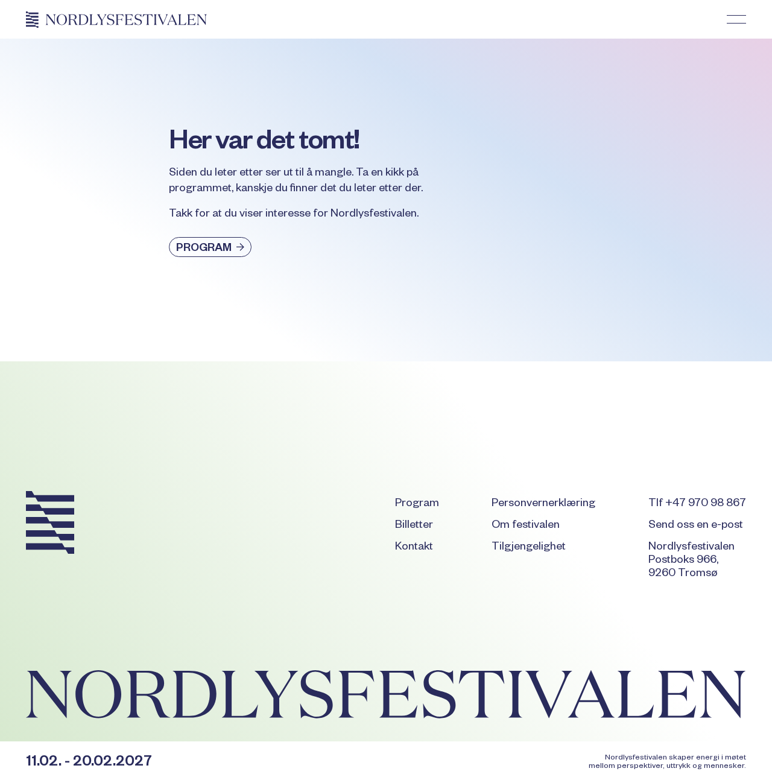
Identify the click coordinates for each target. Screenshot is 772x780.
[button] (736, 19)
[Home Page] (116, 19)
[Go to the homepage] (50, 525)
